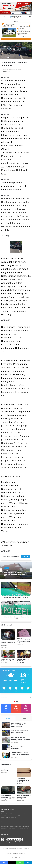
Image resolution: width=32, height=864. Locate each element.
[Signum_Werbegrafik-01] (16, 31)
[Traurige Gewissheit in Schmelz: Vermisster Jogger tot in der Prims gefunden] (6, 755)
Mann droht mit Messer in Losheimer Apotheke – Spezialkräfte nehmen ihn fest (20, 739)
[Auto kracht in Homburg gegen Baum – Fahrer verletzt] (6, 733)
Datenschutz (22, 853)
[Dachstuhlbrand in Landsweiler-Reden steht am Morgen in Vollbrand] (8, 790)
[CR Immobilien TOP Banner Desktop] (16, 8)
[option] (16, 570)
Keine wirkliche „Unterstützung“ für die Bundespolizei (23, 780)
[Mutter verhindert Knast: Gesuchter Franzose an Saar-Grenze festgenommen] (6, 747)
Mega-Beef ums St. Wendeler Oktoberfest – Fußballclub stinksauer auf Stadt (19, 725)
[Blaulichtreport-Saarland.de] (16, 17)
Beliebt (8, 718)
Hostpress (16, 851)
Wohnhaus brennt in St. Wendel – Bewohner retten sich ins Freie (24, 661)
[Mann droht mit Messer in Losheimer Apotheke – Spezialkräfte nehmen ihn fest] (6, 740)
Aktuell (6, 568)
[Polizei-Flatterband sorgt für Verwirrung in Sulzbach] (8, 654)
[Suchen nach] (30, 17)
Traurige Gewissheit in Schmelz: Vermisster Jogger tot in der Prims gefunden (20, 754)
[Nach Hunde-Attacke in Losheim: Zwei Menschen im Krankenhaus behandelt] (8, 634)
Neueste (24, 718)
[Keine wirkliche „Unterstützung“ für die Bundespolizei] (24, 772)
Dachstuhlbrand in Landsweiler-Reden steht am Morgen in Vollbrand (8, 797)
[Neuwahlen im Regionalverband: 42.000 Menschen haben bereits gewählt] (24, 633)
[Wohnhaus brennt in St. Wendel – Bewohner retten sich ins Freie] (24, 654)
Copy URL (25, 556)
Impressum (15, 853)
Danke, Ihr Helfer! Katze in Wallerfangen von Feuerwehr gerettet (24, 797)
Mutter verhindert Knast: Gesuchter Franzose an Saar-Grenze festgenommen (14, 574)
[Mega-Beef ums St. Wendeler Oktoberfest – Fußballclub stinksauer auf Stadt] (6, 725)
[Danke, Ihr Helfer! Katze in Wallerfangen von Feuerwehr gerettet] (24, 790)
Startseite (9, 853)
